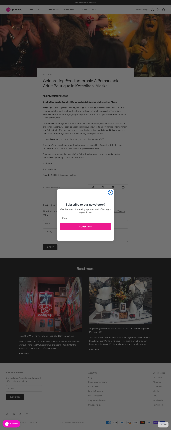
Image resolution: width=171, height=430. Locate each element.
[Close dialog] (110, 192)
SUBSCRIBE (85, 226)
